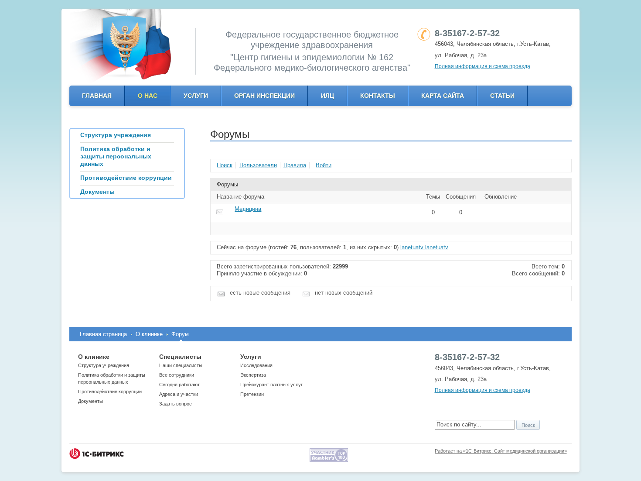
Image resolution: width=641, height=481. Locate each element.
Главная (97, 95)
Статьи (502, 95)
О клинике (149, 334)
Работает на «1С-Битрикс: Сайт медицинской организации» (501, 451)
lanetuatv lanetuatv (424, 247)
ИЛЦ (327, 95)
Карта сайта (442, 95)
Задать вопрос (175, 403)
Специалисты (180, 356)
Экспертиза (253, 375)
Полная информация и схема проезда (482, 66)
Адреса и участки (178, 394)
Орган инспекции (264, 95)
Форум (180, 334)
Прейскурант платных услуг (271, 384)
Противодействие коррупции (110, 391)
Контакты (377, 95)
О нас (147, 95)
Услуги (196, 95)
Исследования (256, 365)
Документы (90, 401)
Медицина (248, 209)
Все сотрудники (176, 375)
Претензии (252, 394)
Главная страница (103, 334)
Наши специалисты (180, 365)
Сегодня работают (179, 384)
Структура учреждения (103, 365)
